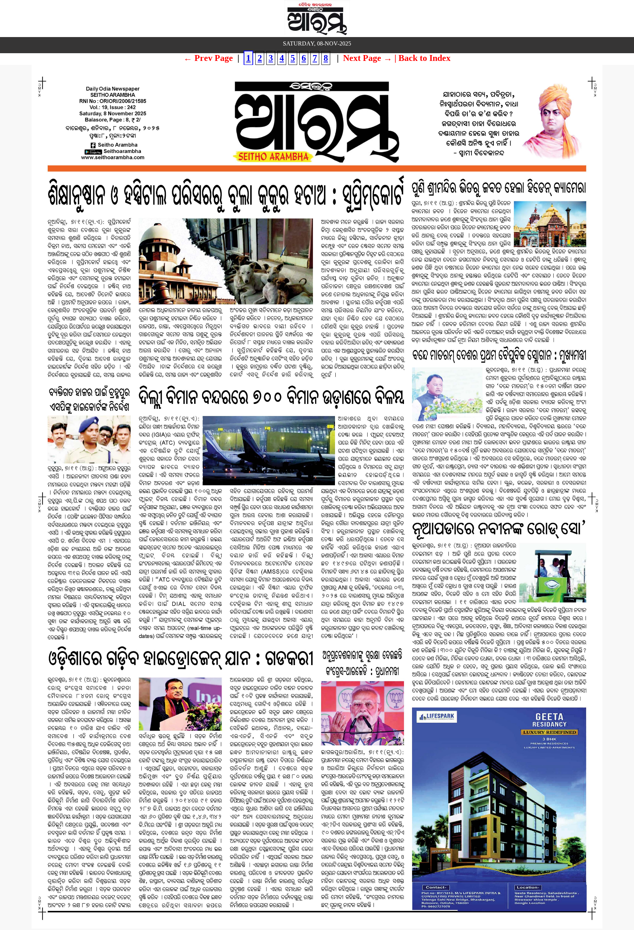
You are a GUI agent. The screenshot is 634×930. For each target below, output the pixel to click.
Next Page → (367, 58)
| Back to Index (422, 58)
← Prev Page (208, 58)
